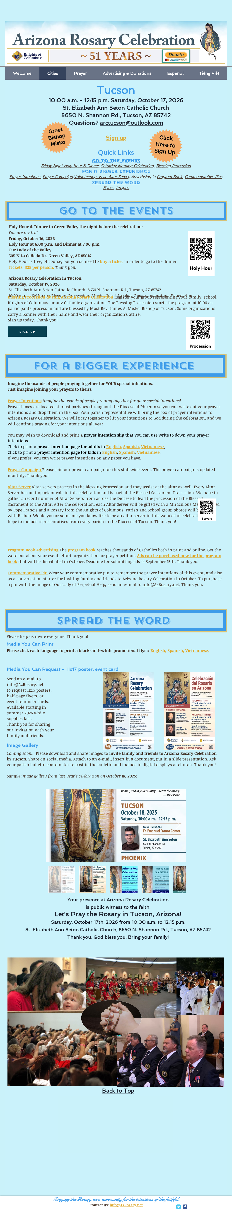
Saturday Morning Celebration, (128, 166)
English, (158, 650)
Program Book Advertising (33, 550)
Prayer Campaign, (58, 177)
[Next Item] (178, 825)
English (113, 446)
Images (122, 188)
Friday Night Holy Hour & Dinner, (70, 166)
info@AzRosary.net (161, 584)
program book (81, 550)
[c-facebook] (185, 1206)
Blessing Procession (173, 166)
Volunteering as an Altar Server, (102, 177)
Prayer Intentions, (25, 177)
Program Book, (170, 177)
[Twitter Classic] (178, 1206)
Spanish (131, 446)
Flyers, (108, 188)
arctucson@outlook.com (131, 122)
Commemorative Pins (203, 177)
